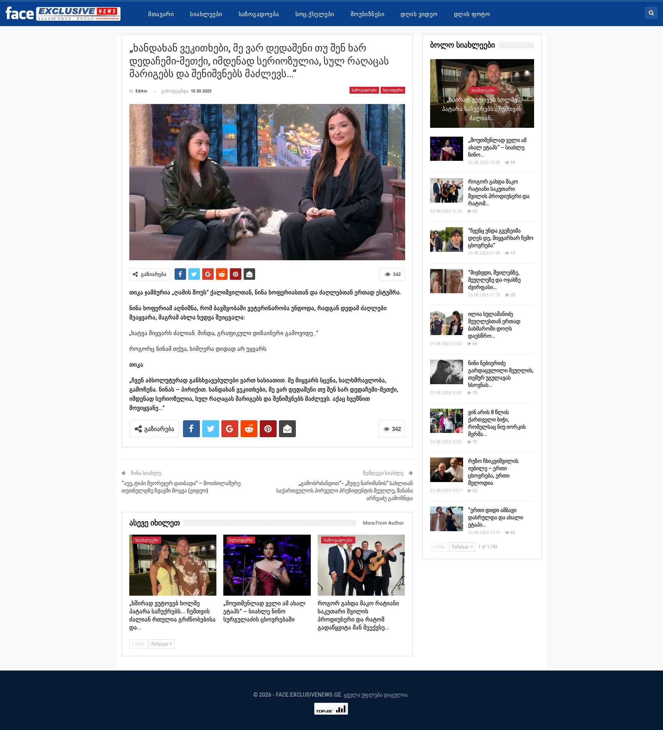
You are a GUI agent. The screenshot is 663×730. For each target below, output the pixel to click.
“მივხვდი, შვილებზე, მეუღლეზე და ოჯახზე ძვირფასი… (494, 279)
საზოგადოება (259, 14)
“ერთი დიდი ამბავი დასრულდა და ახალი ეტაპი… (495, 517)
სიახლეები (206, 14)
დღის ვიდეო (419, 14)
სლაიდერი (393, 90)
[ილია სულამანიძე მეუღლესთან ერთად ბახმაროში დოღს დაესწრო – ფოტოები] (446, 322)
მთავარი (161, 14)
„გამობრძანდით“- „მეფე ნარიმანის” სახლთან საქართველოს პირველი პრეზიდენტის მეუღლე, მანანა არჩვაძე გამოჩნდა (344, 490)
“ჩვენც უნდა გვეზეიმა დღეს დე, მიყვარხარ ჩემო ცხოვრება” (500, 238)
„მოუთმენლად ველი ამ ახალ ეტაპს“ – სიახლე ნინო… (497, 147)
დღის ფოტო (472, 14)
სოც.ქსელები (315, 14)
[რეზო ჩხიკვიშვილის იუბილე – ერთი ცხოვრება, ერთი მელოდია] (446, 469)
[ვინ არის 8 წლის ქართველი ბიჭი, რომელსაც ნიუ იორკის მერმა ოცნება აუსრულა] (446, 421)
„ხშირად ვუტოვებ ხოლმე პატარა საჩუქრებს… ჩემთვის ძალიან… (482, 109)
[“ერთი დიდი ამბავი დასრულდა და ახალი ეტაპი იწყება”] (446, 519)
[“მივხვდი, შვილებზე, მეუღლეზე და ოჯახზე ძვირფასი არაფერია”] (446, 281)
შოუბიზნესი (368, 14)
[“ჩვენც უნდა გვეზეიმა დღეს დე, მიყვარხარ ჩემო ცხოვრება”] (446, 239)
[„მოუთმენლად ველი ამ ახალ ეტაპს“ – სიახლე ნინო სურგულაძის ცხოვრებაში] (267, 565)
